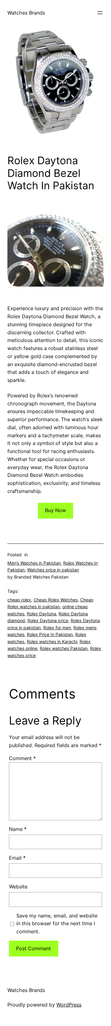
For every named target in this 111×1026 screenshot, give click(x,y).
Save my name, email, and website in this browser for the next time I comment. (56, 924)
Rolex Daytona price (47, 620)
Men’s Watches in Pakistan (34, 563)
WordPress (68, 1005)
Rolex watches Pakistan (64, 648)
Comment (22, 758)
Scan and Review (20, 1013)
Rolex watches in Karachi (52, 641)
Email (17, 858)
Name (18, 829)
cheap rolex (19, 599)
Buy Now (55, 510)
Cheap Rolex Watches (56, 599)
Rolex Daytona (41, 613)
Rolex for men (57, 627)
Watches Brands (26, 13)
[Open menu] (100, 12)
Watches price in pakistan (53, 569)
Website (18, 886)
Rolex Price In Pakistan (50, 634)
